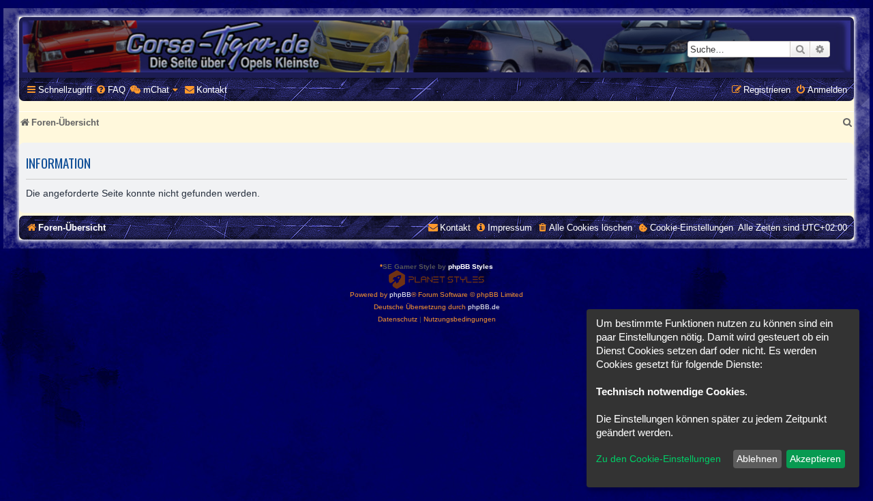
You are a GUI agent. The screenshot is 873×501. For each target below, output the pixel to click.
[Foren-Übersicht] (436, 46)
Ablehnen (757, 458)
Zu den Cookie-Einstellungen (658, 458)
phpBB (400, 294)
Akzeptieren (815, 458)
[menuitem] (110, 90)
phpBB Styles (470, 266)
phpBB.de (484, 307)
